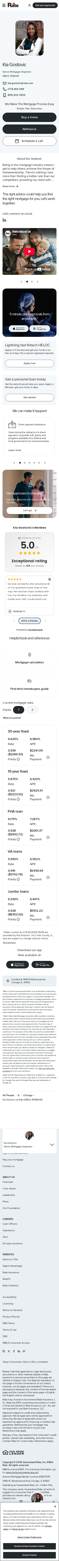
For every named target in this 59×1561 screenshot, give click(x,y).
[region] (29, 1531)
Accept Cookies (29, 1555)
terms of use (18, 1529)
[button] (4, 5)
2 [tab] (32, 710)
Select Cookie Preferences (29, 1537)
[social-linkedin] (4, 220)
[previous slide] (21, 282)
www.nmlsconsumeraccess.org (22, 1472)
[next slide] (38, 282)
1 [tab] (18, 710)
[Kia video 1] (29, 251)
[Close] (55, 1506)
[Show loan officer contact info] (52, 1145)
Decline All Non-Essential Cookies (29, 1546)
